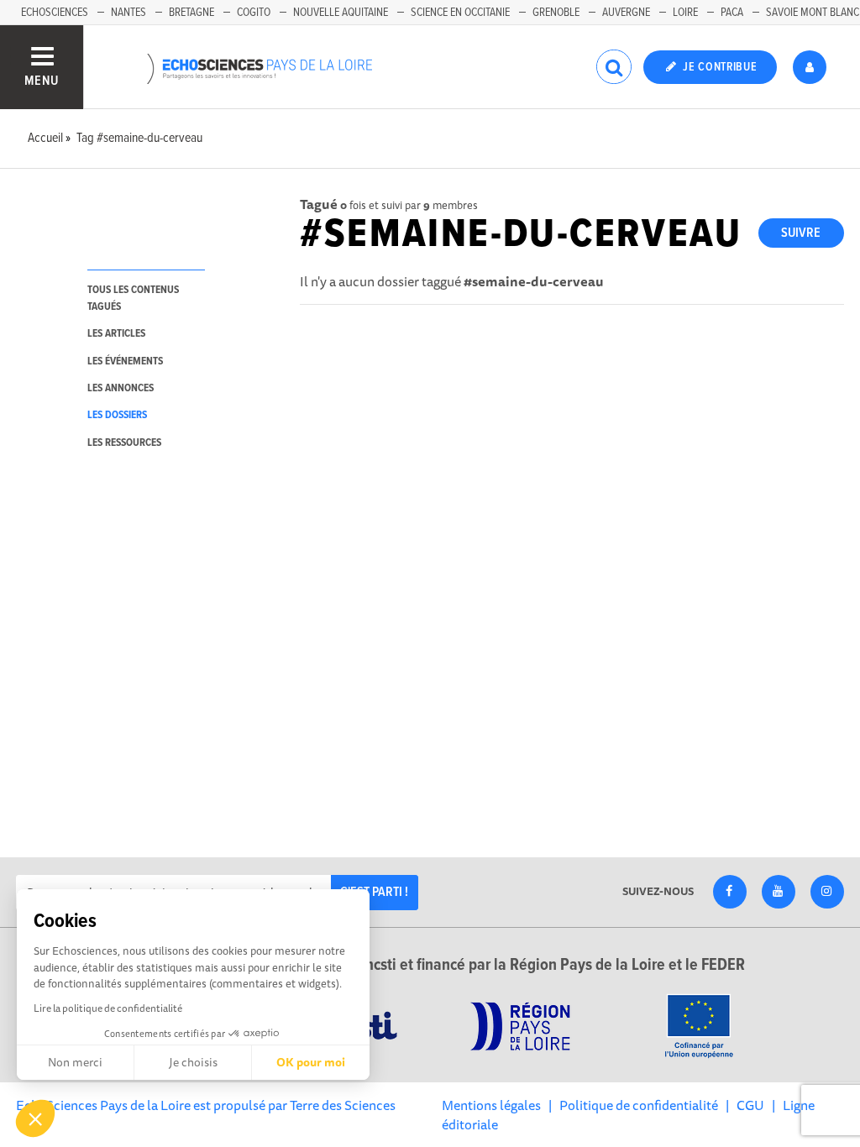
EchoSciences (54, 12)
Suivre (801, 233)
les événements (125, 361)
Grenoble (555, 12)
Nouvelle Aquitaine (340, 12)
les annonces (120, 388)
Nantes (128, 12)
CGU (750, 1105)
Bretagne (191, 12)
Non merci (75, 1062)
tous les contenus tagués (133, 298)
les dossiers (117, 415)
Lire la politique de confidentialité (108, 1008)
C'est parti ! (374, 892)
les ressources (124, 443)
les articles (116, 334)
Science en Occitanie (460, 12)
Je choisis (193, 1062)
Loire (685, 12)
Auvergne (626, 12)
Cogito (253, 12)
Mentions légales (491, 1105)
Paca (732, 12)
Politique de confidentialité (638, 1105)
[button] (35, 1118)
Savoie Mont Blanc (812, 12)
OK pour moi (310, 1062)
